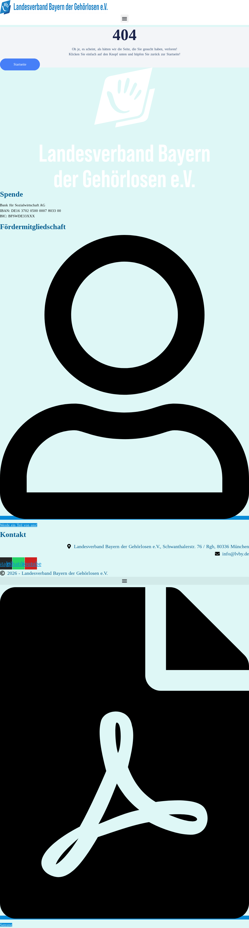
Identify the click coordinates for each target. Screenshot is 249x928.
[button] (125, 19)
